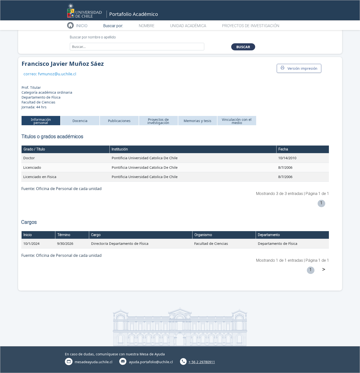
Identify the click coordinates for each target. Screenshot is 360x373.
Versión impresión (301, 68)
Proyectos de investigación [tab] (158, 121)
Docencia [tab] (79, 120)
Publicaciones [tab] (119, 120)
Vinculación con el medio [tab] (237, 121)
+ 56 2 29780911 (202, 362)
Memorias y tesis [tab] (197, 120)
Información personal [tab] (41, 121)
